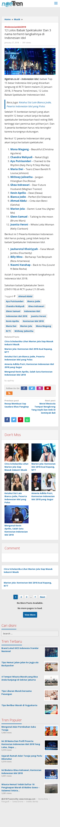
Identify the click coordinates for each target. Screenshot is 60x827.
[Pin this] (20, 419)
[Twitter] (33, 388)
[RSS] (10, 393)
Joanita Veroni (38, 316)
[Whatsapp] (27, 419)
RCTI (8, 331)
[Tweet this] (13, 419)
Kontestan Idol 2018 (33, 321)
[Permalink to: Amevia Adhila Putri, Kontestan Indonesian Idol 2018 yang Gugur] (43, 482)
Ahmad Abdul (25, 296)
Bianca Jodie (33, 301)
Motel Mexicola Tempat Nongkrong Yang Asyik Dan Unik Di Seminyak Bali (43, 406)
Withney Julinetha (24, 331)
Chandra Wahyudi (15, 306)
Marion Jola (26, 326)
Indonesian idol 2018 (16, 316)
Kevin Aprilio (12, 321)
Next (42, 597)
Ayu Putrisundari (14, 301)
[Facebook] (25, 388)
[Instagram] (40, 388)
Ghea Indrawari (36, 306)
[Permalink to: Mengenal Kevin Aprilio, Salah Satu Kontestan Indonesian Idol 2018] (17, 514)
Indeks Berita (32, 801)
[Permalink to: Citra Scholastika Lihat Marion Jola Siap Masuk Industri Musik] (17, 452)
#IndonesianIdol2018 (15, 27)
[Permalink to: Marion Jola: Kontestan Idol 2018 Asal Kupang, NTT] (43, 452)
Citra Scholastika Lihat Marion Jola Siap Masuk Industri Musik (16, 466)
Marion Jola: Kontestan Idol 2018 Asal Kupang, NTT (43, 466)
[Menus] (56, 3)
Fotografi (5, 801)
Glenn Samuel (13, 311)
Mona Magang (43, 326)
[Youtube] (48, 388)
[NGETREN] (12, 3)
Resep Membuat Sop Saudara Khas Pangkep (17, 403)
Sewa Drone (17, 801)
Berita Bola (43, 799)
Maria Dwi (11, 326)
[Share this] (7, 419)
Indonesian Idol (32, 311)
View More (30, 614)
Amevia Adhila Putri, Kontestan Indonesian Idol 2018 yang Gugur (43, 496)
